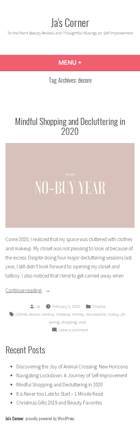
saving (54, 321)
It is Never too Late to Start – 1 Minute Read (59, 394)
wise (82, 321)
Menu (88, 62)
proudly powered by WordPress (49, 418)
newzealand (96, 314)
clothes (21, 314)
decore (34, 314)
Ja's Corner (70, 22)
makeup (63, 314)
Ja (38, 306)
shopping (69, 321)
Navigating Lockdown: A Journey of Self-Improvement (71, 375)
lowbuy (48, 314)
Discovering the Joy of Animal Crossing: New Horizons (72, 366)
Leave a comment (73, 330)
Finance (99, 306)
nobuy (113, 314)
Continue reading (36, 291)
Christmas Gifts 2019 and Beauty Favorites (59, 402)
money (78, 314)
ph (123, 314)
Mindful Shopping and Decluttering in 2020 (70, 125)
